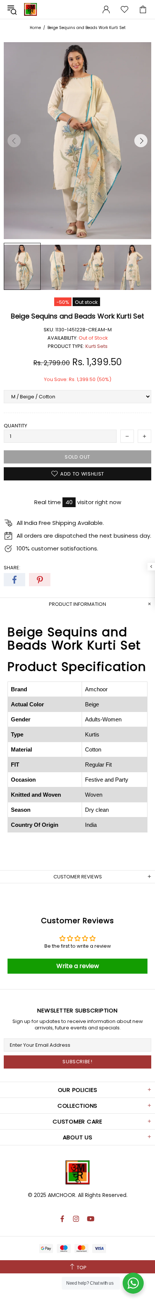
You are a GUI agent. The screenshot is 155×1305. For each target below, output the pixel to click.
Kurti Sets (96, 346)
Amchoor (30, 9)
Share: (12, 567)
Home (35, 27)
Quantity (15, 425)
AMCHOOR (61, 1195)
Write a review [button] (77, 966)
